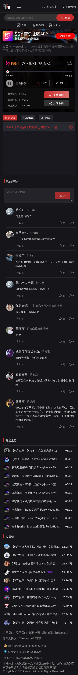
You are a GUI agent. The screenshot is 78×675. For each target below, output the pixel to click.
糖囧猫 (20, 401)
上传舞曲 (51, 6)
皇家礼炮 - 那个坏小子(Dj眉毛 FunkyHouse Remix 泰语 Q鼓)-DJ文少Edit (36, 492)
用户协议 (47, 632)
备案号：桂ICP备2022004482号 (23, 657)
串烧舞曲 (18, 46)
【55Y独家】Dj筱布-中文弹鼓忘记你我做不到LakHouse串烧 (36, 450)
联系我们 (21, 632)
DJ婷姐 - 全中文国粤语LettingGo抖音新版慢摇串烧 (36, 563)
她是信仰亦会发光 (28, 351)
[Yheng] (7, 614)
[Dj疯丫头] (7, 580)
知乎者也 (22, 232)
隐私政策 (60, 632)
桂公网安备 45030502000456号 (27, 646)
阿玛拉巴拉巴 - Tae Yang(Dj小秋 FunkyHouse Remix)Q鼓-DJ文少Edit (36, 518)
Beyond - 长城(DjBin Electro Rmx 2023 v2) (36, 589)
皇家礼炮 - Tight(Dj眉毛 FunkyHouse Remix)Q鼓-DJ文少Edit (36, 509)
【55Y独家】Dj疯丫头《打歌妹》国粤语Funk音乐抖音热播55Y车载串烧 (36, 580)
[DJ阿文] (7, 467)
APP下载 (36, 638)
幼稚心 (20, 210)
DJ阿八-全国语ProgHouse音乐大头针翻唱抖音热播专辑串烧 (36, 605)
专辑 (24, 25)
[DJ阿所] (7, 622)
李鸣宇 (20, 255)
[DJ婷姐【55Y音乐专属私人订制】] (7, 563)
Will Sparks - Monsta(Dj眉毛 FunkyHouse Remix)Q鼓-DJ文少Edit (36, 526)
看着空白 (22, 374)
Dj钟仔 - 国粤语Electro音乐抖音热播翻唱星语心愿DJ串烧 (36, 459)
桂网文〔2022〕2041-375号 (24, 652)
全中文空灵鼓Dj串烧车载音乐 (32, 572)
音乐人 (57, 25)
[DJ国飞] (7, 555)
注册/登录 (70, 6)
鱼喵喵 (20, 328)
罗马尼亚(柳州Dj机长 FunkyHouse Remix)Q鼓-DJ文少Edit (36, 467)
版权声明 (34, 632)
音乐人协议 (9, 638)
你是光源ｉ (23, 305)
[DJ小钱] (7, 546)
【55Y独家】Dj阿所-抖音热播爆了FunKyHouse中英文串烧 (36, 622)
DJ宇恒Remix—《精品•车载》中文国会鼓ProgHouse (36, 614)
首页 (5, 46)
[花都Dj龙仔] (7, 597)
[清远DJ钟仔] (7, 459)
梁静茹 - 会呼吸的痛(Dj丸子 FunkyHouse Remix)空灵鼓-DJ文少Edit (36, 476)
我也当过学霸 (25, 282)
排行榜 (40, 25)
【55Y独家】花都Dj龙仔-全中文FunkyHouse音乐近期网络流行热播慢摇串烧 (36, 597)
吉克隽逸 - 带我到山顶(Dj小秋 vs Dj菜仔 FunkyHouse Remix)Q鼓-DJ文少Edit (36, 484)
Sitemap (24, 638)
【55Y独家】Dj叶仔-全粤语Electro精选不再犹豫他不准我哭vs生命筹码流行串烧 (33, 127)
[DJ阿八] (7, 605)
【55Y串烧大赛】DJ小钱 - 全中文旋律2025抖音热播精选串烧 (36, 546)
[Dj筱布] (7, 450)
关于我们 (8, 632)
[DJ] (7, 588)
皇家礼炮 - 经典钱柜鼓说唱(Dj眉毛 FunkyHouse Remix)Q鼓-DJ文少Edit (36, 501)
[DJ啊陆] (7, 572)
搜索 (67, 18)
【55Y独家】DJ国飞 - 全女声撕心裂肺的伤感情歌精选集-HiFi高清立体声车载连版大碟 (36, 555)
